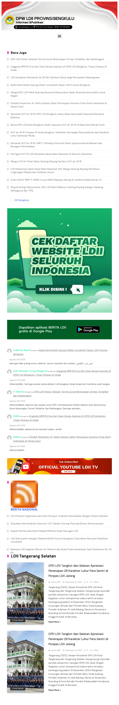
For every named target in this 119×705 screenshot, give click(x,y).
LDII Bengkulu (21, 200)
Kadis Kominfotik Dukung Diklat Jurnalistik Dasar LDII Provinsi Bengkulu (50, 85)
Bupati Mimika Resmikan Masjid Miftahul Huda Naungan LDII (44, 531)
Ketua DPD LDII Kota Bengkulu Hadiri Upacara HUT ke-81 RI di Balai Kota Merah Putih (58, 124)
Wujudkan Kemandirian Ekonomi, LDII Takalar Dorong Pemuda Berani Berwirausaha (57, 523)
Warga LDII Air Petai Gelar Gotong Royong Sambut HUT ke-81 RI (46, 161)
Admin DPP (56, 582)
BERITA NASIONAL (24, 509)
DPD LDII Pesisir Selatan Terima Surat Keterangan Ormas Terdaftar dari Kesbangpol (57, 59)
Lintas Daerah (18, 620)
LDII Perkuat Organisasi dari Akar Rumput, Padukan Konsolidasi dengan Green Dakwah (59, 516)
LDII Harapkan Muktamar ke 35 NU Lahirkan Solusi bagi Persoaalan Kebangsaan (55, 77)
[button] (59, 36)
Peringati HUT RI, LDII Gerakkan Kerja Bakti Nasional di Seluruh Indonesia (51, 154)
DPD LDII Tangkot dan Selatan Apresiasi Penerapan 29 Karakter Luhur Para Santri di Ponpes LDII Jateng (78, 571)
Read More (53, 621)
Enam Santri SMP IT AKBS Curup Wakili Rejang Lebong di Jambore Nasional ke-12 (56, 179)
